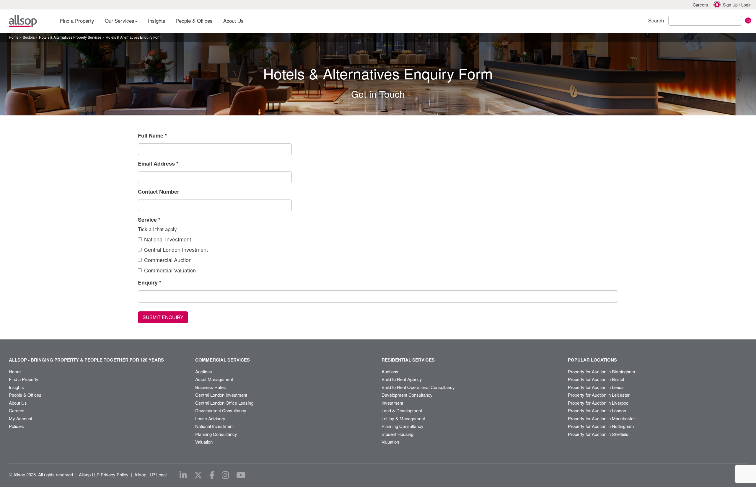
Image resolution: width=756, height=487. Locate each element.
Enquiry (149, 282)
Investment (392, 403)
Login (746, 5)
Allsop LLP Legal (150, 474)
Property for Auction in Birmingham (601, 371)
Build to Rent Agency (402, 379)
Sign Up (730, 5)
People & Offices (194, 20)
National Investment (167, 239)
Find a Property (77, 20)
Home (14, 37)
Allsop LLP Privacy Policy (103, 474)
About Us (233, 20)
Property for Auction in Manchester (601, 418)
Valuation (204, 442)
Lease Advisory (210, 418)
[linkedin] (183, 475)
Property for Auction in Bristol (596, 379)
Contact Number (158, 191)
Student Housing (397, 434)
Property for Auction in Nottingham (601, 426)
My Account (20, 418)
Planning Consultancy (216, 434)
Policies (16, 426)
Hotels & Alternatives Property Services (70, 37)
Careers (700, 5)
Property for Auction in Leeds (596, 387)
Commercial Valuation (170, 270)
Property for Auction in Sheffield (598, 434)
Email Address (158, 163)
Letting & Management (403, 418)
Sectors (29, 37)
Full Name (152, 135)
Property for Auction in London (597, 410)
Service (149, 219)
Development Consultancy (220, 410)
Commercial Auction (168, 260)
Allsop (23, 21)
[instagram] (225, 475)
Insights (156, 20)
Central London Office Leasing (224, 403)
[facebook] (212, 475)
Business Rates (210, 387)
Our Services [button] (120, 20)
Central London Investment (176, 249)
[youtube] (241, 475)
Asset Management (214, 379)
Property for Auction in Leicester (599, 395)
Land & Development (402, 410)
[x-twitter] (198, 475)
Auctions (203, 371)
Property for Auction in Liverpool (598, 403)
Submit (748, 20)
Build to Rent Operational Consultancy (418, 387)
